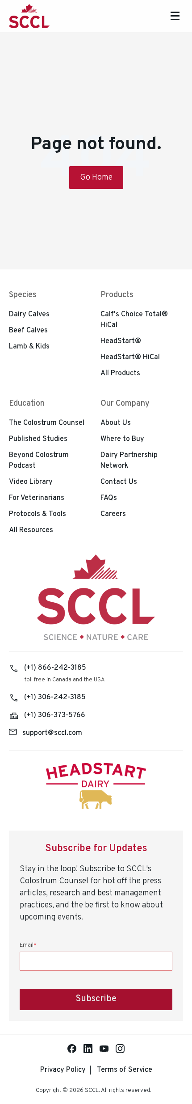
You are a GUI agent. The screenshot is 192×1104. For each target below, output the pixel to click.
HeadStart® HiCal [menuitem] (130, 357)
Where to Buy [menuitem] (122, 439)
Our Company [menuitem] (125, 404)
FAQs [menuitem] (108, 498)
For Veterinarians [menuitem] (36, 498)
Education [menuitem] (27, 404)
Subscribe (96, 999)
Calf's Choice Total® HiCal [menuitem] (134, 320)
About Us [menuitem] (115, 423)
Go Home (96, 177)
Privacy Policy (63, 1070)
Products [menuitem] (117, 295)
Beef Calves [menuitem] (28, 330)
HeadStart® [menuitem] (120, 341)
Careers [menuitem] (113, 514)
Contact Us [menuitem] (118, 482)
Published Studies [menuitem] (38, 439)
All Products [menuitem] (120, 373)
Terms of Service (124, 1070)
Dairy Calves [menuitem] (29, 314)
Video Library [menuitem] (31, 482)
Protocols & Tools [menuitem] (37, 514)
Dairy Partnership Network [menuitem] (129, 460)
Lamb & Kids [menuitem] (29, 346)
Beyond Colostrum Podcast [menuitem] (39, 460)
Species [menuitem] (23, 295)
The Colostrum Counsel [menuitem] (46, 423)
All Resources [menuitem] (31, 530)
